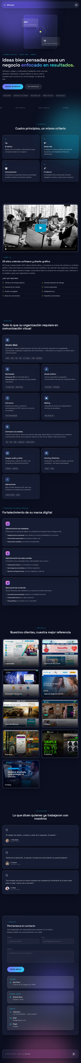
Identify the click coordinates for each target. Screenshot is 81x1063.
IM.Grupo (10, 5)
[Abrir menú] (76, 5)
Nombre (9, 937)
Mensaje (10, 949)
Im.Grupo (27, 1054)
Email (43, 937)
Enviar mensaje (15, 969)
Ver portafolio (33, 86)
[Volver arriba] (74, 1054)
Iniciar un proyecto (12, 86)
